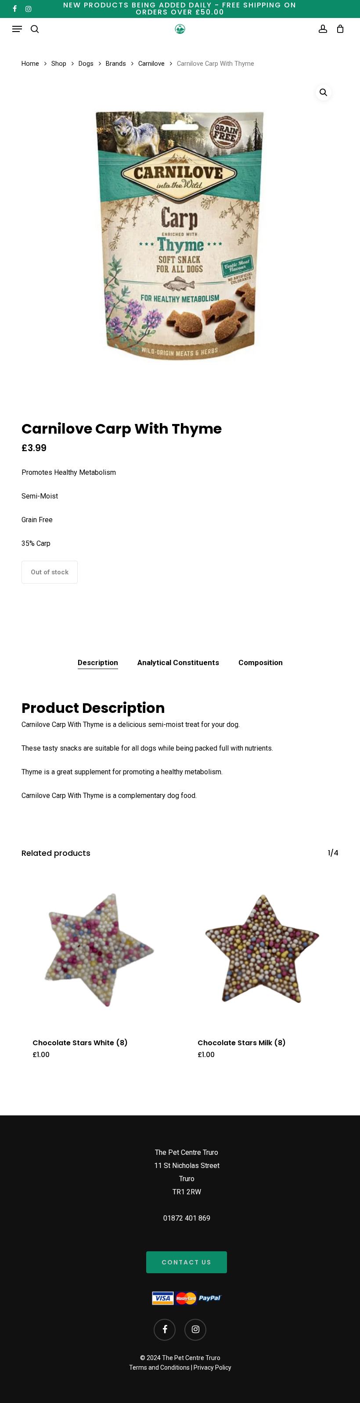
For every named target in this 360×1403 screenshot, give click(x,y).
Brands (116, 64)
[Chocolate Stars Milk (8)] (262, 950)
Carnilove (151, 64)
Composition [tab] (260, 662)
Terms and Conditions (159, 1367)
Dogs (86, 64)
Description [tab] (98, 662)
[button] (17, 29)
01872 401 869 (186, 1218)
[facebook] (15, 9)
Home (30, 64)
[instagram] (28, 9)
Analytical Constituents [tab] (178, 662)
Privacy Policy (212, 1367)
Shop (58, 64)
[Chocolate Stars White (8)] (97, 950)
